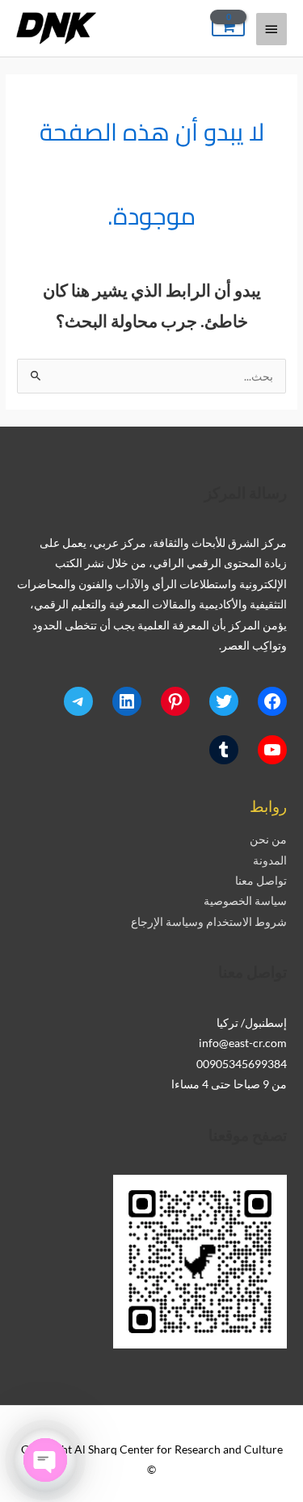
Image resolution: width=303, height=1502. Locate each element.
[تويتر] (223, 701)
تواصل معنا (261, 880)
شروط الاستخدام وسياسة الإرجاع (209, 921)
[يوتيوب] (272, 749)
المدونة (270, 860)
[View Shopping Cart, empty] (228, 27)
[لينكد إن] (126, 701)
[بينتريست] (175, 701)
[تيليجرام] (78, 701)
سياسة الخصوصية (245, 900)
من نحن (268, 839)
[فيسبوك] (272, 701)
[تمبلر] (223, 749)
